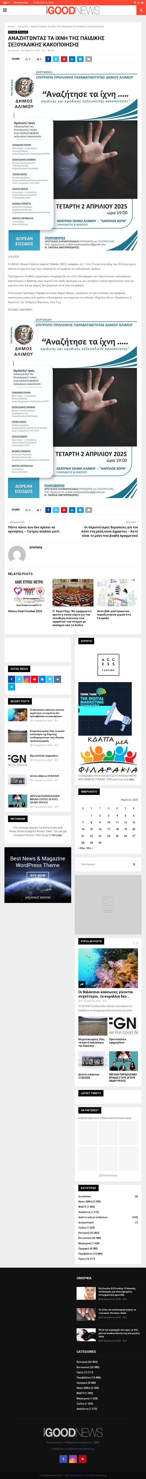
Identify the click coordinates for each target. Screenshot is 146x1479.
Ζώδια (82, 1227)
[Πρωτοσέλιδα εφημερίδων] (17, 760)
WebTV (82, 1206)
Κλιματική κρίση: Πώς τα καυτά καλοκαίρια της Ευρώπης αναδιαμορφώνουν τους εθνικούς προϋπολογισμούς (47, 736)
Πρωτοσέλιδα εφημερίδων (44, 756)
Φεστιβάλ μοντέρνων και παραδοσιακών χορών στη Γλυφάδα (114, 615)
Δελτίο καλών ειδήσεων (93, 1217)
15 (91, 829)
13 (133, 822)
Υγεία (81, 1258)
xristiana (15, 50)
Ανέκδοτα (84, 1212)
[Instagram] (73, 1459)
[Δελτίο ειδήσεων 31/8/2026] (17, 780)
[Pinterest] (83, 1459)
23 (99, 836)
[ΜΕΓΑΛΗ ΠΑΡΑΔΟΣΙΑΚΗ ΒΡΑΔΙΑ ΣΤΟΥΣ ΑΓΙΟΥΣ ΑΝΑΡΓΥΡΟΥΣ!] (17, 801)
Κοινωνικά (23, 32)
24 (108, 836)
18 (117, 829)
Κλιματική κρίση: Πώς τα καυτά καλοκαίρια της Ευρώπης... (91, 1042)
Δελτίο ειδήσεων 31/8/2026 (44, 776)
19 (125, 829)
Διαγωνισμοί (86, 1222)
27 (133, 836)
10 (108, 822)
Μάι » (90, 848)
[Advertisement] (73, 649)
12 (125, 822)
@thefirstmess (108, 1175)
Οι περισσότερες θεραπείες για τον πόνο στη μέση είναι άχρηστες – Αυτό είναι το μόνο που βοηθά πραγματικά (109, 531)
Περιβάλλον (85, 1253)
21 (82, 836)
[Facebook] (63, 1459)
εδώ (131, 779)
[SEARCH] (134, 864)
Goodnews (84, 1196)
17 (108, 829)
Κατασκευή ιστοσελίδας (83, 1475)
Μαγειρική (84, 1243)
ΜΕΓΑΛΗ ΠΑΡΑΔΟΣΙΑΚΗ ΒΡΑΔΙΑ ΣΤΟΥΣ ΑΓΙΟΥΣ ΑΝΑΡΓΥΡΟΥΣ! (45, 799)
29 (91, 842)
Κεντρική (12, 32)
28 (82, 842)
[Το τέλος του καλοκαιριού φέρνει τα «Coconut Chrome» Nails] (86, 1314)
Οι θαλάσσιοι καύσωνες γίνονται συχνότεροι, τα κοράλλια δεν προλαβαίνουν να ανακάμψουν (47, 713)
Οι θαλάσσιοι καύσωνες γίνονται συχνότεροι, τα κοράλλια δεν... (105, 994)
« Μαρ (81, 848)
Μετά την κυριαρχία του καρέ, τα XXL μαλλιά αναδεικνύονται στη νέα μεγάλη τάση (119, 1333)
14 (82, 829)
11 (117, 822)
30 (99, 842)
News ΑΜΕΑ (85, 1201)
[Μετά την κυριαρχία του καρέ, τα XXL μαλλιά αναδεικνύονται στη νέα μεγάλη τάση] (86, 1334)
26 (125, 836)
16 (99, 829)
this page (57, 835)
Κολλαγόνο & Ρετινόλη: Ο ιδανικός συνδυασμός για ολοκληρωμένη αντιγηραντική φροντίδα (116, 1291)
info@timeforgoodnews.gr (80, 1448)
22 (91, 836)
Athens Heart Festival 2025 (25, 611)
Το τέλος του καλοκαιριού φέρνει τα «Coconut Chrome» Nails (117, 1311)
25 (117, 836)
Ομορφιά (83, 1248)
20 (133, 829)
